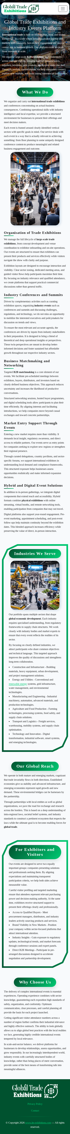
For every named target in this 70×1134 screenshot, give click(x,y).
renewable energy (18, 683)
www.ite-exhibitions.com (38, 1122)
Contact (35, 1110)
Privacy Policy (35, 1104)
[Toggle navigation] (62, 8)
